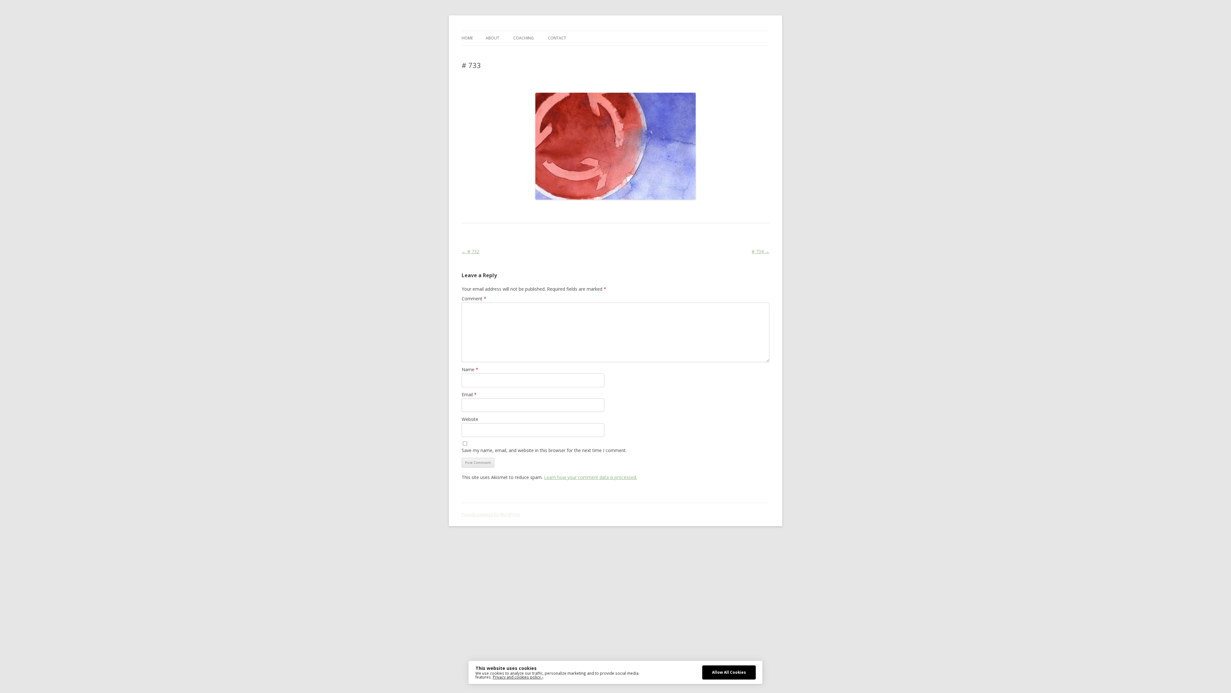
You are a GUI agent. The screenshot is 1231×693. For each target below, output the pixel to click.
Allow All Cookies (729, 672)
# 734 (760, 251)
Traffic (567, 211)
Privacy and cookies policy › (518, 677)
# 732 (470, 251)
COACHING (523, 38)
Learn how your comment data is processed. (590, 477)
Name (470, 369)
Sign (555, 211)
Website (470, 419)
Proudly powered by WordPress (491, 514)
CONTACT (557, 38)
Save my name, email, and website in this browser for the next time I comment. (544, 450)
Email (469, 394)
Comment (474, 298)
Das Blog (518, 211)
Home (467, 38)
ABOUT (492, 38)
